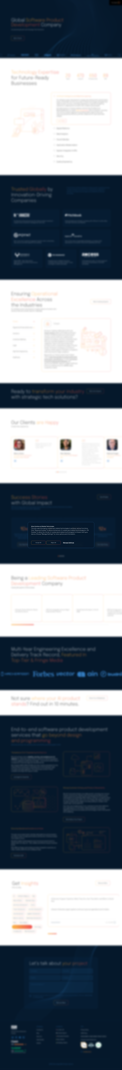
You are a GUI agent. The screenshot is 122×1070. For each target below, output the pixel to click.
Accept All (38, 542)
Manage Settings (68, 543)
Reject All (53, 542)
